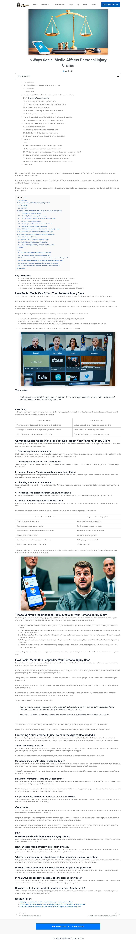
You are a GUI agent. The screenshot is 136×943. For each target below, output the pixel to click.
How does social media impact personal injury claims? (44, 146)
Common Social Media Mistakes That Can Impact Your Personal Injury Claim (49, 95)
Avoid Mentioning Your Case (35, 127)
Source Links (28, 165)
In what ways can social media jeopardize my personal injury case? (48, 158)
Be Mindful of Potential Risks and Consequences (42, 133)
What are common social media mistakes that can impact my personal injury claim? (53, 152)
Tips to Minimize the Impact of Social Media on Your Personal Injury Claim (48, 117)
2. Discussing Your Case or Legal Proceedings (41, 101)
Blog (78, 5)
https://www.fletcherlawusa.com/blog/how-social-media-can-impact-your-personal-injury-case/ (51, 907)
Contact (93, 5)
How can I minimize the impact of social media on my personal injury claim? (51, 155)
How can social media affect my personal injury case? (44, 149)
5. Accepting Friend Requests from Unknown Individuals (44, 111)
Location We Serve (59, 5)
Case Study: (30, 92)
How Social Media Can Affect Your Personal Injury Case (42, 85)
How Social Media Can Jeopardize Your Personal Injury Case (43, 120)
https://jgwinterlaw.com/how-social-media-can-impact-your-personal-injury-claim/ (46, 902)
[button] (118, 76)
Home (35, 5)
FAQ (25, 142)
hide (25, 197)
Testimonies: (30, 88)
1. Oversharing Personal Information (38, 98)
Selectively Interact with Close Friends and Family (42, 130)
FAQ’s (71, 5)
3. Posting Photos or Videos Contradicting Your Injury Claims (46, 104)
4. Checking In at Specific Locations (37, 107)
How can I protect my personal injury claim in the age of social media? (49, 161)
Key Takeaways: (29, 82)
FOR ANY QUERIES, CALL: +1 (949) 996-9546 (68, 926)
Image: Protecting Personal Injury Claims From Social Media (45, 136)
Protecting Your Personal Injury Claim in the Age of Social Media (44, 123)
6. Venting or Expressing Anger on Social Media (41, 114)
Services (44, 5)
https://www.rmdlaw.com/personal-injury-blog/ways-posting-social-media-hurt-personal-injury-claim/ (52, 904)
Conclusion (27, 139)
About (85, 5)
